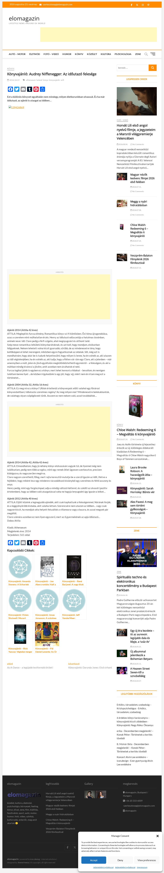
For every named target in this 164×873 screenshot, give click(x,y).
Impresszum (142, 867)
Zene (138, 54)
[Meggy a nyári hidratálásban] (122, 203)
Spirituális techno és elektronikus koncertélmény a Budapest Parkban (136, 583)
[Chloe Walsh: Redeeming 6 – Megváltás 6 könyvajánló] (122, 227)
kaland (39, 80)
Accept (94, 860)
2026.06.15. (136, 483)
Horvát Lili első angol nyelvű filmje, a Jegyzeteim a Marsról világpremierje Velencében (136, 131)
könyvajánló (54, 80)
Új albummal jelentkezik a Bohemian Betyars (141, 655)
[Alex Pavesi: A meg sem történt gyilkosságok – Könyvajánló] (122, 503)
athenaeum (31, 80)
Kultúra (106, 54)
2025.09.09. (136, 497)
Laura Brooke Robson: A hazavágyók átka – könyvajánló (141, 473)
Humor (66, 54)
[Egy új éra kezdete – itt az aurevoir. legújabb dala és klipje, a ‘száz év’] (122, 632)
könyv (45, 80)
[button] (157, 836)
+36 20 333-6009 (134, 800)
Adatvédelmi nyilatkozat (103, 867)
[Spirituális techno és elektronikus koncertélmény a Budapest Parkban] (137, 553)
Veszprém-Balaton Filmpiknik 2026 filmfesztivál (141, 259)
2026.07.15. (136, 268)
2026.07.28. (136, 210)
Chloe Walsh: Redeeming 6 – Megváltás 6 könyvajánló (139, 230)
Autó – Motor (17, 54)
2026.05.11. (136, 664)
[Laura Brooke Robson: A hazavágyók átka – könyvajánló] (122, 469)
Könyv (79, 54)
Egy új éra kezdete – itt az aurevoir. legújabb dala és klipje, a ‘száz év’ (142, 636)
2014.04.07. (14, 80)
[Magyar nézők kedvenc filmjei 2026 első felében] (122, 176)
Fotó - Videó (122, 120)
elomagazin (24, 18)
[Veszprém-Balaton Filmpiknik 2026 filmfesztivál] (122, 257)
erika (119, 730)
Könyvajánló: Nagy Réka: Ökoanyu (135, 725)
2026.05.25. (136, 647)
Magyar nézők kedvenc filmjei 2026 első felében (142, 178)
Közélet (92, 54)
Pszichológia (123, 54)
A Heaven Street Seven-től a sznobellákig (140, 672)
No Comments (138, 144)
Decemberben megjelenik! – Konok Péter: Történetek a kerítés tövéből (135, 734)
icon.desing (35, 859)
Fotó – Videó (51, 54)
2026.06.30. (123, 595)
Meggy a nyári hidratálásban (138, 203)
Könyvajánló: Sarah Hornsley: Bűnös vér (142, 490)
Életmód (34, 54)
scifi (62, 80)
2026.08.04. (123, 144)
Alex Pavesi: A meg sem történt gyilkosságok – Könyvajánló (141, 507)
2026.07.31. (136, 187)
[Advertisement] (98, 34)
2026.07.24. (136, 241)
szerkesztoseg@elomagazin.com (57, 4)
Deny (120, 860)
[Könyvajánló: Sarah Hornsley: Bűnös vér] (122, 490)
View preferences (147, 860)
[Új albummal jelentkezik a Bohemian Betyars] (122, 653)
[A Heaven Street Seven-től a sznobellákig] (122, 670)
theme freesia (23, 862)
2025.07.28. (136, 518)
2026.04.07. (136, 681)
